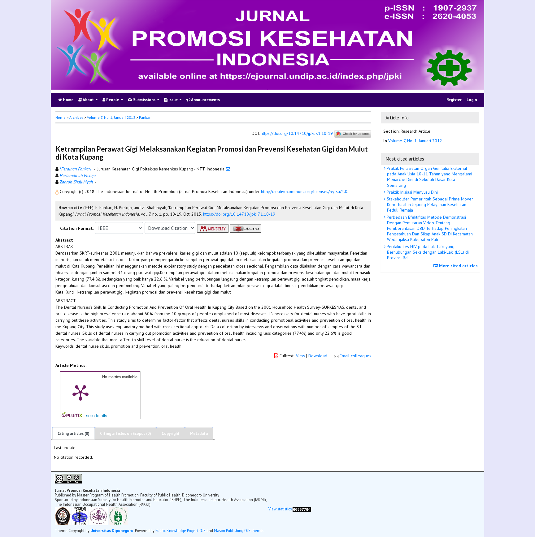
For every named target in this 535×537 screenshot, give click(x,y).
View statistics (280, 508)
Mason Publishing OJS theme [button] (238, 530)
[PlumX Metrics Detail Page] (80, 392)
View (300, 356)
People (112, 99)
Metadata (199, 433)
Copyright (171, 433)
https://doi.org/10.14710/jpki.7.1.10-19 (297, 133)
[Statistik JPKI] (302, 508)
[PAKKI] (118, 515)
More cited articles (458, 265)
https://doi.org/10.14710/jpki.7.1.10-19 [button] (239, 214)
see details (96, 415)
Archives (76, 117)
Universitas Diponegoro (111, 530)
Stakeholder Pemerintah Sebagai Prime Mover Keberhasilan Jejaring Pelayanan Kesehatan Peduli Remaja (429, 204)
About (88, 99)
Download (317, 356)
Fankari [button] (145, 117)
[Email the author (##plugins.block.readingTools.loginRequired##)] (228, 169)
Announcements (205, 99)
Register (454, 99)
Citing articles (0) (73, 433)
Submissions (144, 99)
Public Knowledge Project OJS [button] (180, 530)
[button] (57, 191)
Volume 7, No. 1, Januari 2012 (111, 117)
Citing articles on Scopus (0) (125, 433)
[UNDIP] (63, 515)
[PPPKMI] (80, 515)
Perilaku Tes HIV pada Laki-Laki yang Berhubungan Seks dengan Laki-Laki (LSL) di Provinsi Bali (427, 252)
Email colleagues (355, 356)
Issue (173, 99)
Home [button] (60, 117)
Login (472, 99)
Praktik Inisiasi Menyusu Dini (411, 192)
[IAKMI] (99, 515)
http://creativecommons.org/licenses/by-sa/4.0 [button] (304, 191)
